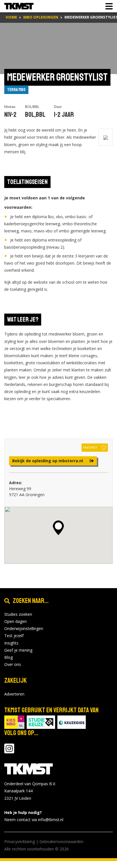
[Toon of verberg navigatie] (107, 6)
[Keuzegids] (71, 721)
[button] (58, 527)
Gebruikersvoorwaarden (61, 841)
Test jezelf (14, 635)
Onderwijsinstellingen (23, 628)
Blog (8, 657)
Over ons (12, 664)
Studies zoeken (18, 614)
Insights (11, 643)
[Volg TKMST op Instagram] (9, 751)
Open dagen (15, 621)
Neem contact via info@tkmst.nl (33, 819)
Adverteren (14, 694)
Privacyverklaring (19, 841)
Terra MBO (16, 90)
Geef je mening (18, 650)
